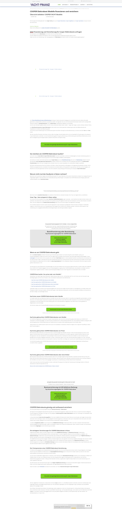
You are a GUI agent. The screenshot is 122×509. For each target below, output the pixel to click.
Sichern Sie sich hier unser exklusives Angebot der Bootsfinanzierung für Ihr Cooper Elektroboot (60, 240)
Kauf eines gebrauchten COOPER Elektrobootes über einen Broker (45, 284)
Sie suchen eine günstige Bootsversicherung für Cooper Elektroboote (61, 476)
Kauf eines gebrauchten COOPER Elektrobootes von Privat (43, 286)
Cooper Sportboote (79, 20)
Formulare (42, 466)
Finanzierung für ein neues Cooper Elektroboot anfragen (61, 309)
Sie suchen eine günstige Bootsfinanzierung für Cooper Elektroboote (61, 144)
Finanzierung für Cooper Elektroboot (50, 69)
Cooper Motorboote (61, 20)
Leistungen (64, 4)
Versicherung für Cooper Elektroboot (50, 96)
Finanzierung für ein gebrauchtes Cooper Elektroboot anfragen (61, 347)
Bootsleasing (79, 159)
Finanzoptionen (74, 4)
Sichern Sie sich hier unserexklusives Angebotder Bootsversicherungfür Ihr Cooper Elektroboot (60, 396)
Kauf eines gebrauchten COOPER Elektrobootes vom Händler (44, 282)
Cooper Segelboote (70, 20)
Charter (82, 4)
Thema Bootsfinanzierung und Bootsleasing (41, 120)
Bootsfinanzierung (66, 159)
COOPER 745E (33, 16)
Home (59, 4)
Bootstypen (89, 4)
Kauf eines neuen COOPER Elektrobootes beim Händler (43, 280)
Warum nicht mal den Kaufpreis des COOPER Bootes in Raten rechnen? (44, 366)
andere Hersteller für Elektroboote (49, 27)
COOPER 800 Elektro (50, 16)
